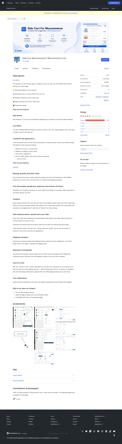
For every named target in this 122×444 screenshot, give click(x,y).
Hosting (9, 421)
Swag (75, 424)
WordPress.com (100, 416)
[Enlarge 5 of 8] (52, 353)
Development (46, 68)
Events (75, 419)
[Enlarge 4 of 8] (52, 331)
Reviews (25, 68)
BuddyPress (99, 424)
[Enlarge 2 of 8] (30, 331)
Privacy (9, 424)
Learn (52, 416)
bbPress (98, 421)
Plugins (31, 421)
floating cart (105, 97)
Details (17, 68)
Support (106, 68)
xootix (27, 61)
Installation (35, 68)
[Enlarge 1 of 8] (30, 309)
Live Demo (16, 80)
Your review (83, 135)
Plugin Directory (11, 8)
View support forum (86, 153)
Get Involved (76, 416)
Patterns (31, 424)
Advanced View (85, 105)
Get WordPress (114, 3)
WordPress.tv (55, 424)
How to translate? (18, 380)
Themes (31, 419)
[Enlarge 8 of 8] (73, 339)
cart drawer (98, 97)
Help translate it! (73, 13)
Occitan (24, 433)
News (8, 419)
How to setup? (17, 375)
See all (107, 135)
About (8, 416)
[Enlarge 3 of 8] (52, 309)
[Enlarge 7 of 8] (73, 324)
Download (105, 59)
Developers (54, 421)
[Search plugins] (24, 18)
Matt (97, 419)
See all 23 (106, 93)
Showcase (31, 416)
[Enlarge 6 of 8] (73, 309)
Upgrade (15, 167)
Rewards (106, 100)
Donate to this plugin (86, 170)
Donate (75, 421)
